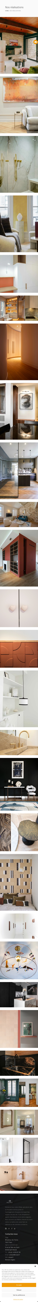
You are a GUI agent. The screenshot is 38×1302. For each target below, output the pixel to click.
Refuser (19, 1290)
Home (7, 10)
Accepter (19, 1285)
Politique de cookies (18, 1299)
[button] (35, 1266)
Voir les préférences (19, 1295)
